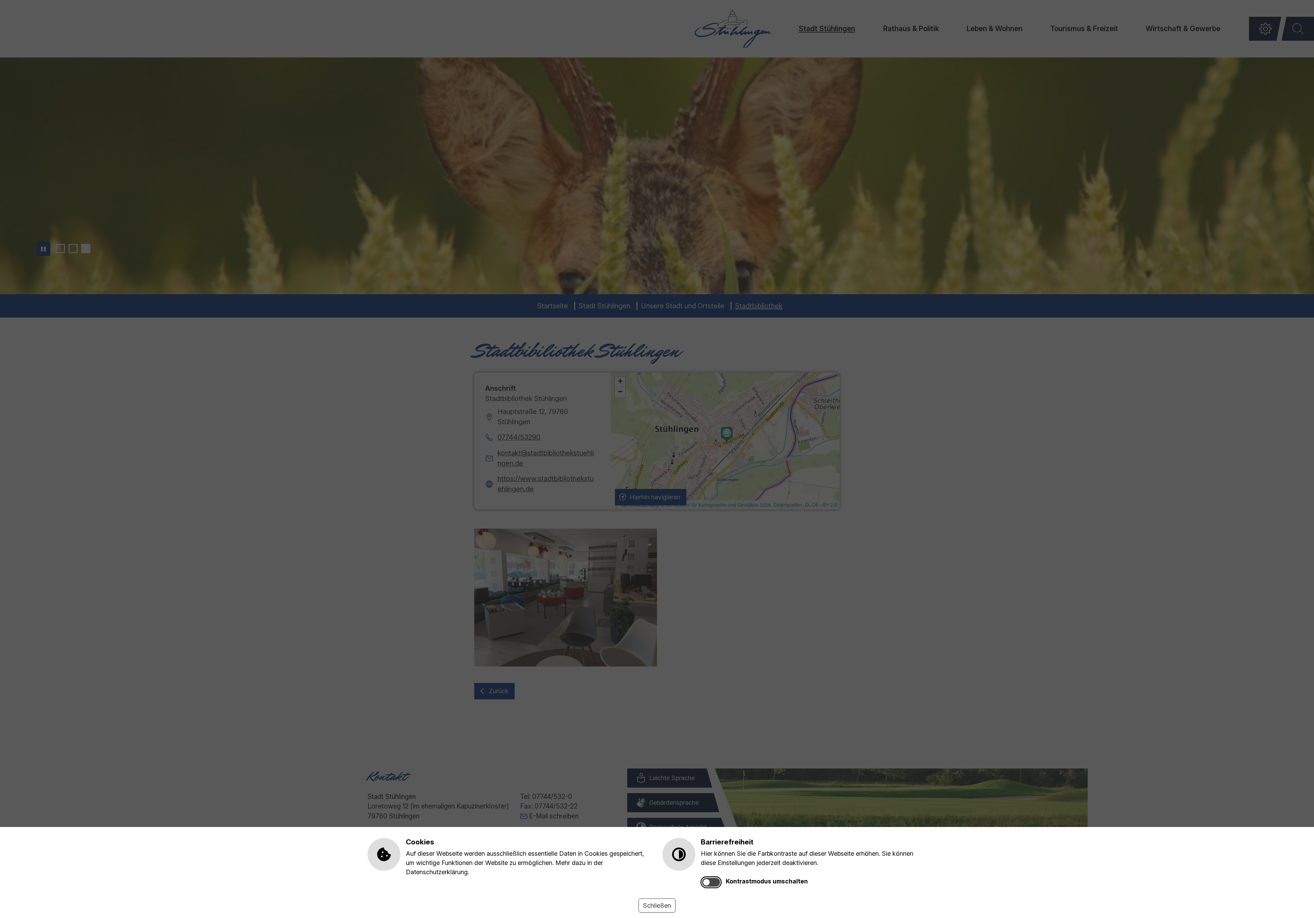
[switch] (711, 882)
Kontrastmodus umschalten (767, 881)
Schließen (657, 905)
